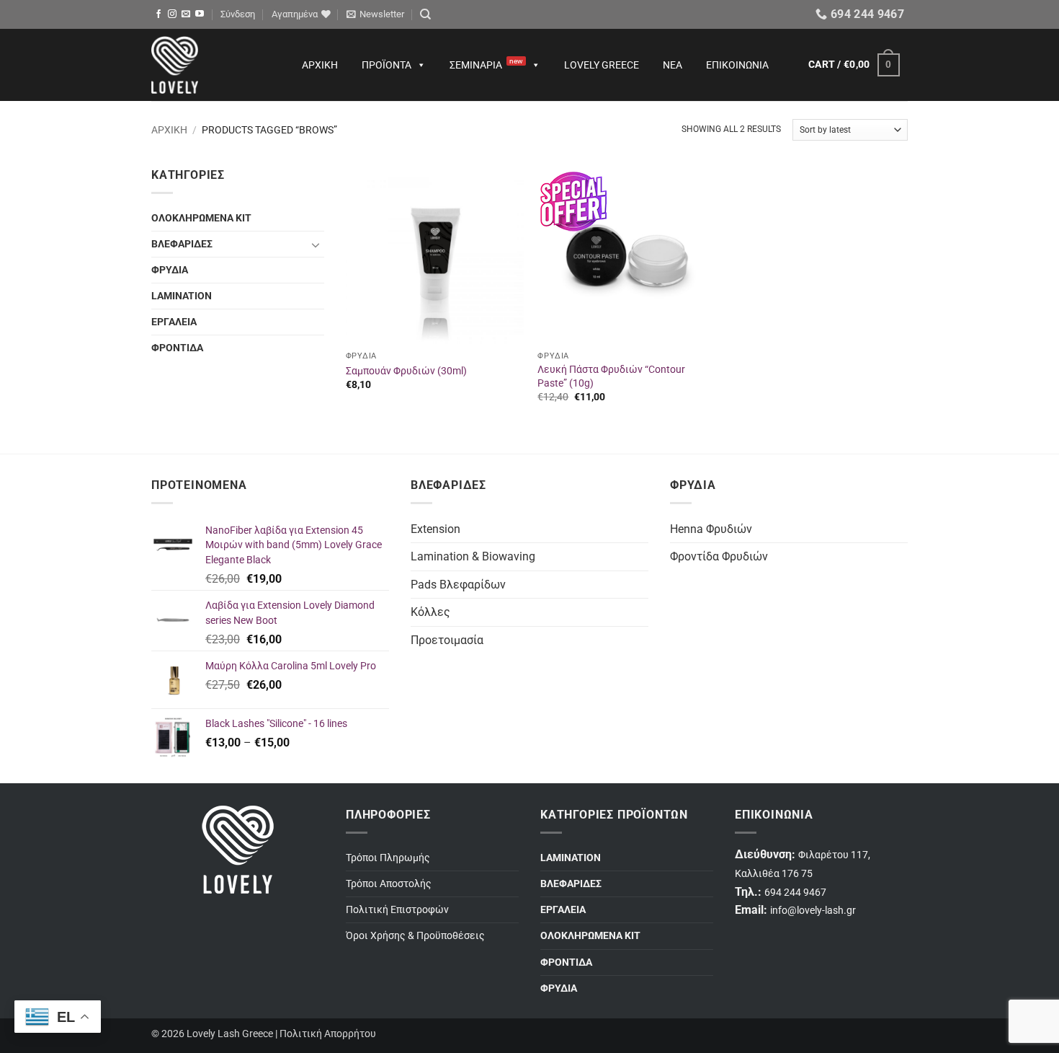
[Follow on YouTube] (199, 14)
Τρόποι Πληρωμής (388, 858)
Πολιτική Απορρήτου (328, 1034)
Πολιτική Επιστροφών (397, 910)
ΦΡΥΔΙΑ (169, 270)
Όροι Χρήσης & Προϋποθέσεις (415, 936)
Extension (435, 529)
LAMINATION (181, 296)
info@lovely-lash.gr (813, 910)
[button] (237, 14)
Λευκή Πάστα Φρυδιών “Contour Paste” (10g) (611, 376)
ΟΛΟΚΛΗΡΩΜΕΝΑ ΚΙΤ (201, 218)
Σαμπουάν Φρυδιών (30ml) (406, 371)
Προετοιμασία (447, 640)
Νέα (672, 65)
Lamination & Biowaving (473, 556)
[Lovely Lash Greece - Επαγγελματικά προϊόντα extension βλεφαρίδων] (212, 65)
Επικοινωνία (737, 65)
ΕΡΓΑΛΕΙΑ (174, 322)
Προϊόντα (386, 65)
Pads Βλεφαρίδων (458, 584)
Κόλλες (430, 612)
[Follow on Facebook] (158, 14)
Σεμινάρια (486, 64)
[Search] (425, 14)
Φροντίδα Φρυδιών (719, 556)
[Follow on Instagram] (172, 14)
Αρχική (320, 65)
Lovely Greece (601, 65)
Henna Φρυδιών (711, 529)
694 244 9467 (795, 892)
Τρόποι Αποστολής (389, 884)
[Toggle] (315, 244)
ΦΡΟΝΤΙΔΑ (177, 348)
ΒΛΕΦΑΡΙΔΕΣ (182, 244)
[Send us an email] (186, 14)
